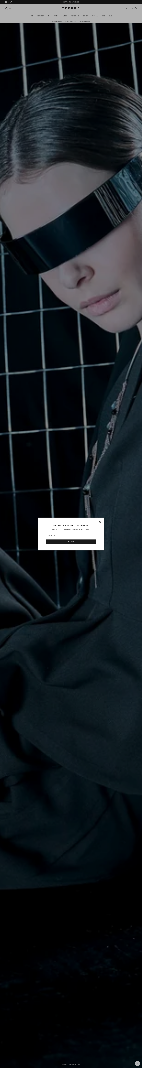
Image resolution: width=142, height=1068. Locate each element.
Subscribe (71, 541)
